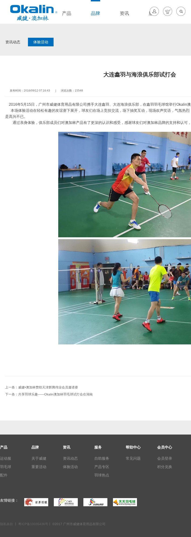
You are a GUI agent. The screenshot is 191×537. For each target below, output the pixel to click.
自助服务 (101, 458)
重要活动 (38, 467)
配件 (3, 475)
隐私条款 (7, 524)
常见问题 (133, 458)
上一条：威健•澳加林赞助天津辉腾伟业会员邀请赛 (41, 387)
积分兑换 (164, 467)
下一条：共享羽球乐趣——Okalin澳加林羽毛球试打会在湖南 (49, 394)
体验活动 (40, 42)
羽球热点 (101, 475)
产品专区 (101, 467)
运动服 (5, 458)
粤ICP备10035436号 (33, 524)
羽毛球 (5, 467)
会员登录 (164, 458)
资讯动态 (12, 42)
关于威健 (38, 458)
